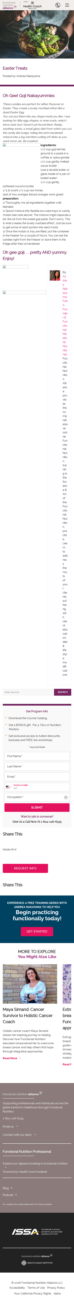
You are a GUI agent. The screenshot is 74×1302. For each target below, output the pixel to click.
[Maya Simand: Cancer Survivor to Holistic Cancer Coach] (30, 984)
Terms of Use (36, 1287)
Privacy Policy (56, 1287)
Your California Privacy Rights (32, 1293)
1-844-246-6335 (51, 821)
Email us (8, 1126)
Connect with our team (17, 1134)
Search (63, 692)
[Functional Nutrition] (37, 1255)
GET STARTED (37, 931)
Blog (6, 1188)
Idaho (57, 1293)
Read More (10, 1058)
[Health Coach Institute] (37, 1263)
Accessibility (17, 1287)
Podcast (8, 1195)
